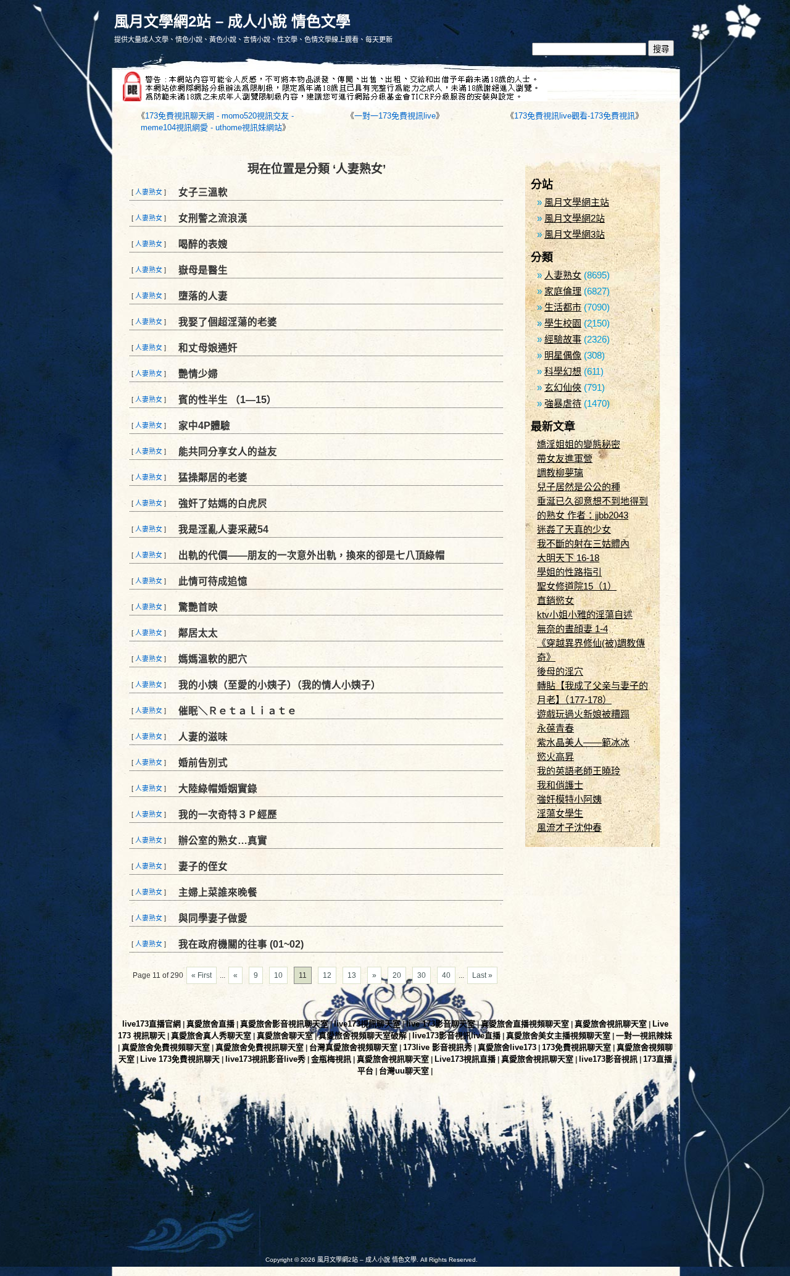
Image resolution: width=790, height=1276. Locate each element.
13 (351, 975)
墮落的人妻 (203, 296)
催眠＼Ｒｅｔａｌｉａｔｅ (237, 711)
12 (327, 975)
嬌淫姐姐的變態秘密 (578, 444)
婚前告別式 (203, 762)
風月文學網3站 (574, 234)
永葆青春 (555, 728)
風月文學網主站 (576, 202)
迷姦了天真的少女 (574, 529)
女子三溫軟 (203, 192)
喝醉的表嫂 (203, 244)
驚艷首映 (198, 607)
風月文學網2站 (574, 218)
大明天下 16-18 (568, 558)
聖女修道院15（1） (577, 586)
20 (397, 975)
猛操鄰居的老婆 (212, 477)
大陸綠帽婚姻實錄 (217, 788)
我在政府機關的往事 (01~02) (241, 944)
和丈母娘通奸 (208, 348)
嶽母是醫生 (203, 270)
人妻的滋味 (203, 737)
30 (421, 975)
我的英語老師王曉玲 (578, 770)
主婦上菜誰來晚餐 (217, 892)
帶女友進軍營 (564, 458)
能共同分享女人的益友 (227, 451)
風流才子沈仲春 (569, 827)
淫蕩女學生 (560, 813)
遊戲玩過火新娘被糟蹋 (583, 714)
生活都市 (562, 307)
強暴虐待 (562, 403)
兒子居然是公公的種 (578, 487)
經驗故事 (562, 339)
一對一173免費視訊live (395, 115)
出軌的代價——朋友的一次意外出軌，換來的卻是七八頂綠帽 (311, 555)
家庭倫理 (562, 291)
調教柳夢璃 (560, 472)
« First (201, 975)
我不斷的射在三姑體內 (583, 543)
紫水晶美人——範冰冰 (583, 742)
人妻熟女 (148, 192)
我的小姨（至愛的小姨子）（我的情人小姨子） (279, 685)
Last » (482, 975)
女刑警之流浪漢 (212, 218)
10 (278, 975)
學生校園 (562, 323)
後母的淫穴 (560, 671)
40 (446, 975)
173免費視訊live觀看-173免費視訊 (574, 115)
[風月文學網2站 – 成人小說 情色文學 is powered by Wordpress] (253, 1176)
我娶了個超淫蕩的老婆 (227, 322)
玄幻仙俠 (562, 387)
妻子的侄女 (203, 866)
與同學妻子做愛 (212, 918)
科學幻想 (562, 371)
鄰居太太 (198, 633)
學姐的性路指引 (569, 572)
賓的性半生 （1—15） (227, 399)
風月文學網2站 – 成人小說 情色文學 (232, 21)
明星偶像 (562, 355)
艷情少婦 (198, 374)
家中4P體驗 (204, 425)
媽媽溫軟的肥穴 (212, 659)
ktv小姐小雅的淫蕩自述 (585, 614)
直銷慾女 (555, 600)
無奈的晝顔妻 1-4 (572, 628)
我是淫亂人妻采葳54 (223, 529)
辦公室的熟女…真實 (222, 840)
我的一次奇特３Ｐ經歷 (227, 814)
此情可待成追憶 (212, 581)
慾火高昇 (555, 756)
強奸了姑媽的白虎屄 (222, 503)
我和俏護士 (560, 785)
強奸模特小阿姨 (569, 799)
